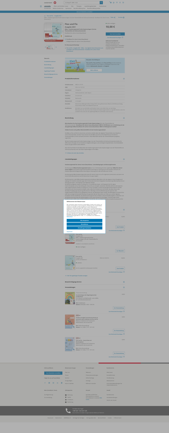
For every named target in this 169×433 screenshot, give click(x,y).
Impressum (69, 231)
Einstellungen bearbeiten (84, 228)
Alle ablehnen (84, 224)
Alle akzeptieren (84, 220)
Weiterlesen (70, 216)
